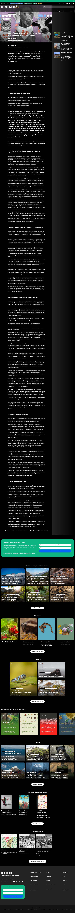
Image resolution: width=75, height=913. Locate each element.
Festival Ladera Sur (28, 3)
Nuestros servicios (19, 909)
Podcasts (65, 880)
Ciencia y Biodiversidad (6, 11)
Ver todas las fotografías (37, 701)
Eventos (48, 880)
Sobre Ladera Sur (7, 909)
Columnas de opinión (51, 884)
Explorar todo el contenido (66, 889)
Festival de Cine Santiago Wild (16, 3)
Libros (64, 876)
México (40, 3)
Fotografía (49, 889)
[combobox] (58, 7)
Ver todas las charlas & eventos (37, 861)
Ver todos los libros (37, 823)
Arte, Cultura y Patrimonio (59, 11)
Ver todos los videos (37, 784)
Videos (64, 884)
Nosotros (3, 3)
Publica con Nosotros (32, 909)
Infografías (65, 872)
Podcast (7, 3)
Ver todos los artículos (37, 607)
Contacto (43, 909)
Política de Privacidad (66, 909)
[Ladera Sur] (12, 7)
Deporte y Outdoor (45, 11)
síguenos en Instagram (39, 530)
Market (35, 3)
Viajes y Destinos (20, 11)
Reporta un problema (53, 909)
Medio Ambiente (32, 11)
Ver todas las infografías (37, 651)
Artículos (48, 876)
